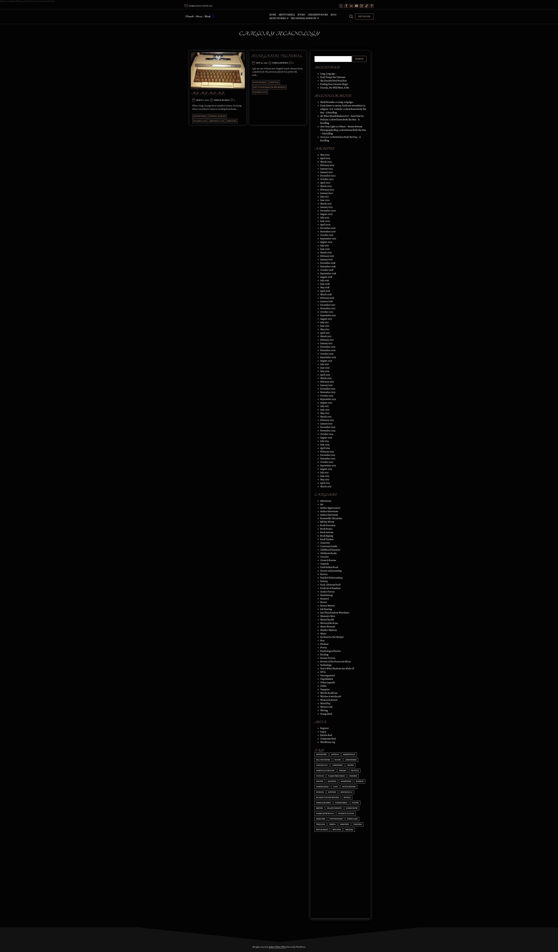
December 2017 (327, 305)
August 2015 (326, 402)
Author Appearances (330, 508)
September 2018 (328, 273)
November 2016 (328, 350)
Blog (333, 14)
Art (321, 504)
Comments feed (328, 738)
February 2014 (327, 451)
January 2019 (326, 259)
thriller (320, 824)
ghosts (319, 781)
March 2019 (326, 252)
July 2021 (324, 196)
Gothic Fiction (327, 591)
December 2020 (328, 210)
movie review (349, 786)
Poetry (323, 647)
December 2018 (327, 263)
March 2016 (326, 378)
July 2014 (324, 441)
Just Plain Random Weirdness (269, 87)
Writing (231, 121)
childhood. (322, 765)
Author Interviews (329, 511)
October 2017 (326, 312)
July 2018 (324, 280)
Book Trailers (326, 539)
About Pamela (287, 14)
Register (324, 728)
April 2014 (325, 448)
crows (350, 765)
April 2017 (325, 333)
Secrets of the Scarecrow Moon (335, 661)
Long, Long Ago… (328, 73)
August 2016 (326, 360)
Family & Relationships (331, 577)
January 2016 (326, 385)
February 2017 (327, 339)
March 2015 (325, 416)
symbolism (352, 819)
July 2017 (324, 322)
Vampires (325, 689)
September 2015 (328, 399)
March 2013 (325, 486)
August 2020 (326, 214)
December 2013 (327, 455)
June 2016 (325, 367)
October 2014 (326, 434)
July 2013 (324, 472)
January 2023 (326, 172)
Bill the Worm (323, 759)
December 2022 (328, 175)
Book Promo (326, 528)
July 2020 (324, 217)
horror (360, 781)
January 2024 (326, 168)
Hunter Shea (322, 786)
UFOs (323, 672)
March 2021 (326, 203)
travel (332, 824)
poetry (355, 802)
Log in (323, 731)
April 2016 (325, 374)
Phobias (324, 644)
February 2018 (327, 298)
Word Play (325, 703)
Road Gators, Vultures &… (277, 56)
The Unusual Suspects (303, 18)
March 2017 (325, 336)
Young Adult (326, 714)
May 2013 (324, 479)
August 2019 (326, 242)
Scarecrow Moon (325, 813)
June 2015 (324, 409)
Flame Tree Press (336, 776)
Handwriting (326, 595)
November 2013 (327, 458)
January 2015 (326, 423)
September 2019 (328, 238)
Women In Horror (328, 700)
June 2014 (324, 444)
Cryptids (274, 82)
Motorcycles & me (329, 623)
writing (349, 829)
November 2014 (327, 430)
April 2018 (325, 291)
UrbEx (323, 686)
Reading (324, 654)
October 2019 (326, 235)
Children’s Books (318, 14)
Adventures (199, 116)
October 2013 (326, 462)
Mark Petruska (327, 102)
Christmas (337, 765)
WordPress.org (327, 742)
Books (301, 14)
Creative (324, 556)
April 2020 (325, 224)
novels (347, 797)
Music (323, 633)
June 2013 (324, 476)
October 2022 (327, 179)
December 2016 (327, 346)
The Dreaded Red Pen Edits (333, 80)
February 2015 (327, 420)
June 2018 (325, 284)
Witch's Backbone (329, 693)
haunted (332, 781)
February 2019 (327, 256)
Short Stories (277, 18)
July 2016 (324, 364)
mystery (332, 792)
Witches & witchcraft (330, 696)
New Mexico (346, 792)
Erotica (324, 574)
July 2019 (324, 245)
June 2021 (325, 200)
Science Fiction (327, 658)
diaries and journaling (331, 570)
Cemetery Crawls (328, 546)
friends (353, 776)
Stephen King (336, 819)
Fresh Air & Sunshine (330, 588)
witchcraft (322, 829)
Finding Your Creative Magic (334, 84)
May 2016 (324, 371)
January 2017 (326, 343)
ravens (319, 808)
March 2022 (326, 186)
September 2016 (328, 357)
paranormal (341, 802)
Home (272, 14)
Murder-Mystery (328, 630)
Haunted (324, 598)
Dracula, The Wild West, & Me (334, 87)
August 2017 (326, 319)
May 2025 (325, 154)
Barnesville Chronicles (331, 518)
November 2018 (328, 266)
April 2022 (325, 182)
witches (336, 829)
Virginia (357, 824)
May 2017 (324, 329)
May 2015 (324, 413)
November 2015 (327, 392)
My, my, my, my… (208, 93)
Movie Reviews (327, 626)
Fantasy (324, 581)
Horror (323, 602)
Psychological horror (330, 651)
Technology (200, 121)
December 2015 (327, 388)
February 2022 (327, 189)
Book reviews (326, 532)
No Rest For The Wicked (332, 637)
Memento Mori (327, 616)
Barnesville (349, 754)
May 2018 (324, 287)
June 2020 (325, 221)
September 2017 (328, 315)
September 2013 (328, 465)
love (335, 786)
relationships (334, 808)
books (338, 759)
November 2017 (327, 308)
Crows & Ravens (328, 560)
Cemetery (325, 542)
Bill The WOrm (327, 522)
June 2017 (324, 326)
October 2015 (326, 395)
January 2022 (326, 193)
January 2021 (326, 207)
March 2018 (326, 294)
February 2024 (327, 165)
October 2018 (326, 270)
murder (320, 792)
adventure (321, 754)
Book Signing (326, 535)
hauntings (346, 781)
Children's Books (328, 553)
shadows (320, 819)
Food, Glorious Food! (330, 584)
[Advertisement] (340, 888)
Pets (322, 640)
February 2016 (327, 381)
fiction (320, 776)
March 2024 (326, 161)
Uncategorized (327, 675)
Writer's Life (217, 121)
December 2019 (327, 228)
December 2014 (327, 427)
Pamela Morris (222, 100)
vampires (344, 824)
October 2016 (326, 353)
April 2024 (325, 158)
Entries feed (326, 735)
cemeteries (351, 759)
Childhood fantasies (330, 549)
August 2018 (326, 277)
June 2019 (325, 249)
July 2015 (324, 406)
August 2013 (326, 469)
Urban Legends (327, 682)
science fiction (346, 813)
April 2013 (325, 483)
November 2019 (328, 231)
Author (335, 754)
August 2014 (326, 437)
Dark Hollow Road (329, 567)
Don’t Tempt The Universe (332, 77)
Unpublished (326, 679)
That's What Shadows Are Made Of (337, 668)
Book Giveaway (327, 525)
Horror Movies (327, 605)
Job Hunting (326, 609)
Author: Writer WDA (277, 947)
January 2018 (326, 301)
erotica (355, 770)
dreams (342, 770)
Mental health (217, 116)
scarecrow (351, 808)
